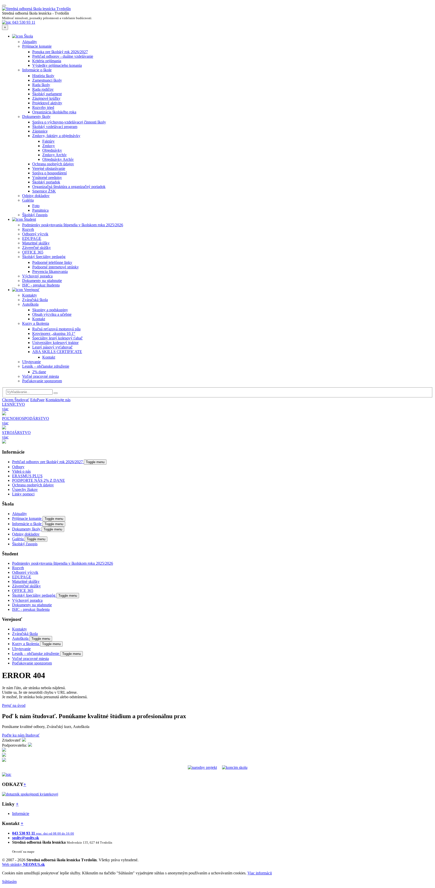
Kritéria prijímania (46, 61)
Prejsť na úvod (13, 705)
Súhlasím (9, 881)
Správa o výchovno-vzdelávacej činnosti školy (69, 122)
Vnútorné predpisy (47, 177)
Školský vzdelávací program (54, 126)
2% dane (39, 372)
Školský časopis (35, 215)
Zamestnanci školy (47, 80)
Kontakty (29, 295)
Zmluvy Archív (54, 155)
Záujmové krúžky (46, 98)
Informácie (20, 813)
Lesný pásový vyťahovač (52, 347)
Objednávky (52, 150)
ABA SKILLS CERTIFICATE (57, 352)
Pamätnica (40, 210)
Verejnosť (31, 290)
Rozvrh (28, 229)
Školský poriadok (46, 182)
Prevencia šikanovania (50, 271)
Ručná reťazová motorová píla (56, 329)
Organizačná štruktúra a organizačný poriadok (68, 186)
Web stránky (23, 864)
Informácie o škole (37, 70)
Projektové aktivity (47, 103)
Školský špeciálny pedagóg (43, 257)
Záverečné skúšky (36, 247)
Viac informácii (259, 873)
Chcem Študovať (15, 400)
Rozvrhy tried (43, 107)
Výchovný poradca (37, 276)
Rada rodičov (43, 89)
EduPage (37, 400)
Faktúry (48, 141)
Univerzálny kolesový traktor (55, 342)
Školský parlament (47, 94)
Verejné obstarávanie (48, 168)
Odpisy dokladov (36, 196)
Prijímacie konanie (37, 46)
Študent (29, 219)
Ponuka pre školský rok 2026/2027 (60, 52)
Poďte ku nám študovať (21, 735)
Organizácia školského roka (54, 112)
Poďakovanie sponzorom (42, 381)
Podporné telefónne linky (52, 262)
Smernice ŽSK (44, 191)
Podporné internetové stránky (55, 267)
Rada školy (41, 85)
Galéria (28, 200)
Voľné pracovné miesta (40, 376)
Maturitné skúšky (36, 243)
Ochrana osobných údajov (53, 164)
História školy (43, 76)
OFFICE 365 (32, 252)
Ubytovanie (31, 362)
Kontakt (38, 319)
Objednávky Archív (58, 159)
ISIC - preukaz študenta (41, 285)
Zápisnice (40, 131)
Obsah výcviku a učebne (51, 314)
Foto (36, 206)
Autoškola (30, 304)
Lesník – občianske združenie (45, 366)
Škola (28, 36)
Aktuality (29, 42)
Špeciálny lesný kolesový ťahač (57, 338)
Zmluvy (48, 146)
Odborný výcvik (35, 234)
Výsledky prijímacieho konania (57, 65)
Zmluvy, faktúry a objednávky (56, 136)
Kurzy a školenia (35, 323)
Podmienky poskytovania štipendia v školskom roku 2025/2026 (72, 225)
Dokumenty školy (36, 116)
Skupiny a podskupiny (50, 310)
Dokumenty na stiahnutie (42, 280)
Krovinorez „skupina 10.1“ (53, 333)
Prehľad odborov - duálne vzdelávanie (62, 56)
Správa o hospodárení (49, 173)
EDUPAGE (31, 238)
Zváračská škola (35, 300)
